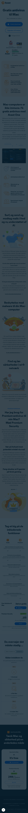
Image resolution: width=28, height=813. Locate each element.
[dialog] (14, 406)
